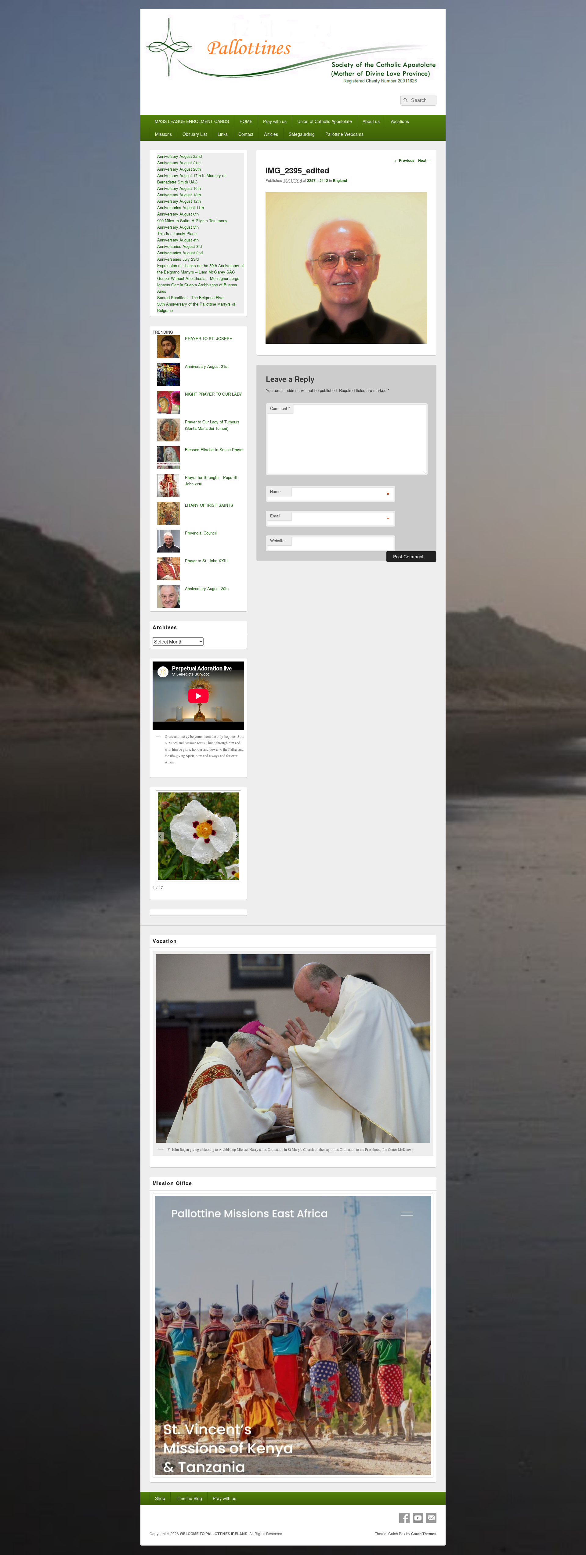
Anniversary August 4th (178, 240)
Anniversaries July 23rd (178, 259)
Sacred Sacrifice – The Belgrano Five (190, 297)
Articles (271, 134)
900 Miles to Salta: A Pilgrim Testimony (192, 220)
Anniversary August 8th (178, 214)
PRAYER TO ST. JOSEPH (208, 338)
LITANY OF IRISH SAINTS (209, 505)
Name (275, 491)
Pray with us (275, 121)
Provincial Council (201, 533)
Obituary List (195, 134)
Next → (424, 160)
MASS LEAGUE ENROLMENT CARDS (192, 121)
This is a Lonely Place (177, 233)
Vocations (399, 121)
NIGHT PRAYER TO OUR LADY (213, 394)
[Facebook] (404, 1518)
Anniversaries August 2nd (180, 253)
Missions (163, 134)
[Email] (431, 1518)
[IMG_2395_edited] (346, 341)
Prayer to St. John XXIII (206, 561)
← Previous (404, 160)
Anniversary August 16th (179, 188)
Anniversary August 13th (179, 195)
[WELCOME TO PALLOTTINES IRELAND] (293, 83)
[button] (160, 836)
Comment (280, 408)
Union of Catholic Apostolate (324, 121)
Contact (245, 134)
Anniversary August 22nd (179, 156)
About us (371, 121)
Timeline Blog (189, 1498)
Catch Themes (423, 1533)
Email (275, 516)
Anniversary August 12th (179, 201)
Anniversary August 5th (178, 227)
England (340, 180)
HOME (246, 121)
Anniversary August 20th (179, 169)
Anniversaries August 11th (180, 207)
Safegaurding (302, 134)
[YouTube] (418, 1518)
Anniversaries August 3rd (179, 246)
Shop (160, 1498)
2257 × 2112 (317, 180)
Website (277, 540)
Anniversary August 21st (179, 162)
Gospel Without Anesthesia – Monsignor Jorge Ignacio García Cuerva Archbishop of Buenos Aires (198, 284)
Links (223, 134)
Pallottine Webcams (344, 134)
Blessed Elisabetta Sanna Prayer (214, 449)
